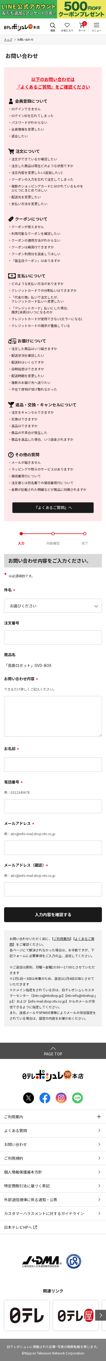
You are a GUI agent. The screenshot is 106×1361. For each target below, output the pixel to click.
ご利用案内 (62, 938)
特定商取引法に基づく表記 (27, 1185)
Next (100, 1315)
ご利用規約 (13, 1158)
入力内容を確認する (53, 914)
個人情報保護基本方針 (23, 1172)
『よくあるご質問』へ (53, 507)
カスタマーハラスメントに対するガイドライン (44, 1213)
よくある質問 (15, 1130)
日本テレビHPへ (18, 1227)
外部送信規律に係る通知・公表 (30, 1199)
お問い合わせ (15, 1144)
